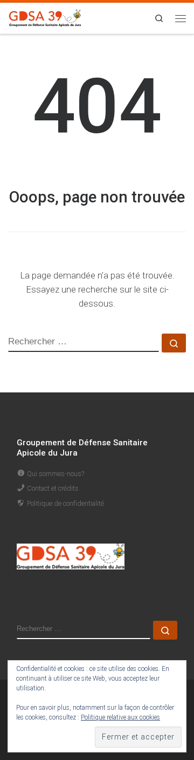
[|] (45, 17)
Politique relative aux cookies (120, 717)
